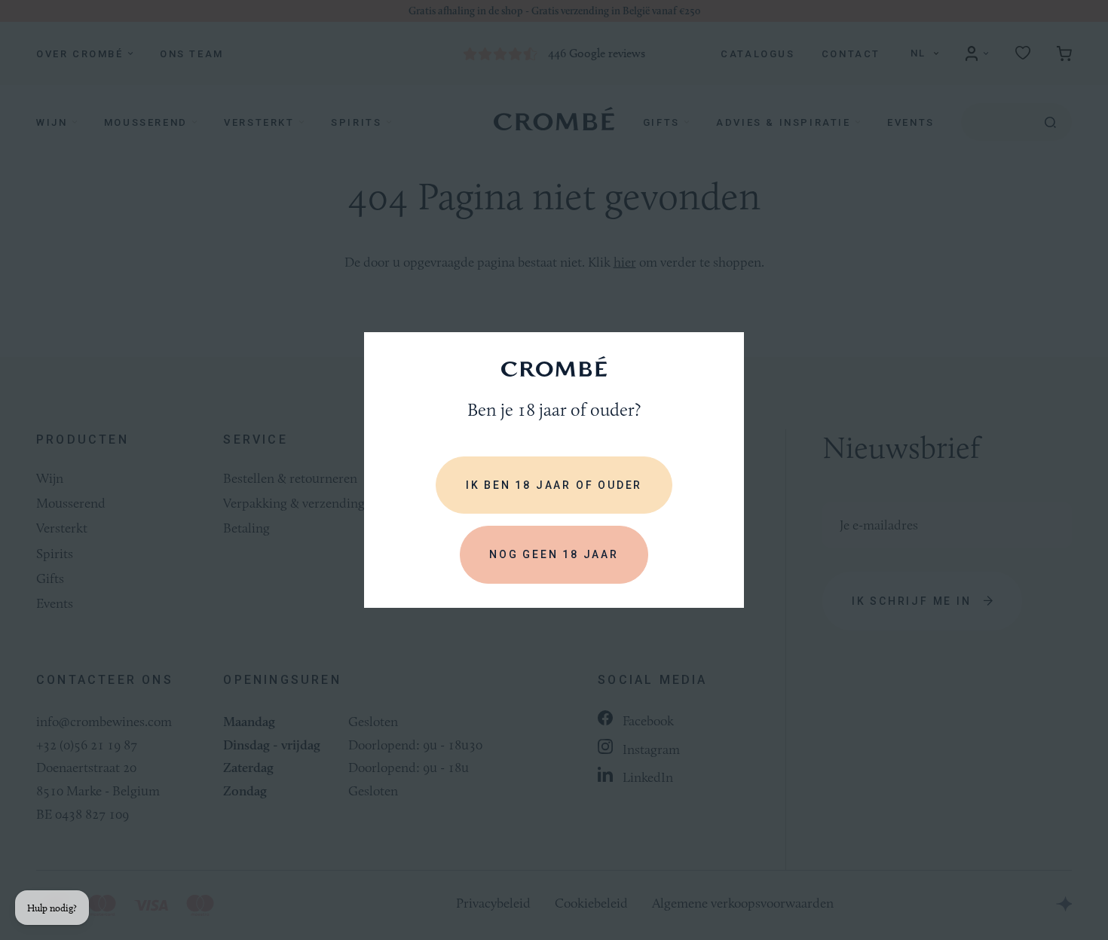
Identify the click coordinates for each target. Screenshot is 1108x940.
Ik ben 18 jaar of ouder (554, 485)
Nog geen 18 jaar (554, 554)
